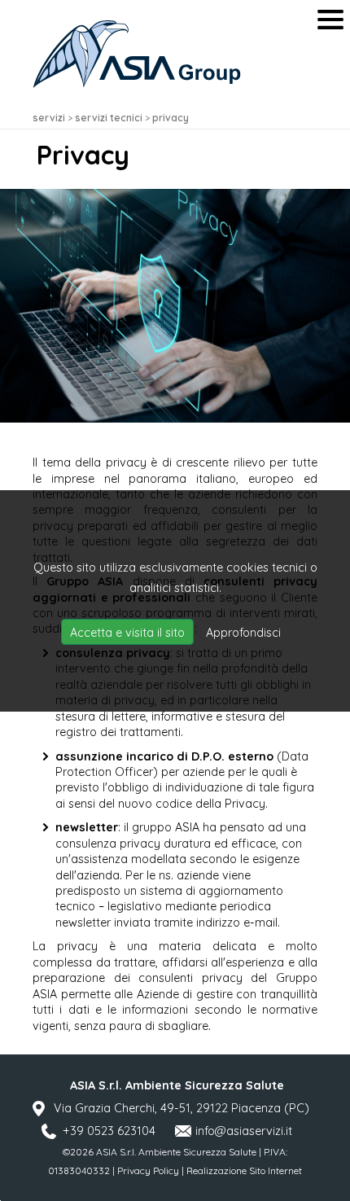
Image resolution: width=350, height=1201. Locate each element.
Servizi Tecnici (108, 118)
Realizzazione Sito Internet (244, 1170)
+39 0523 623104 (109, 1131)
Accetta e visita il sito (127, 632)
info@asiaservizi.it (243, 1131)
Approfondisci (243, 632)
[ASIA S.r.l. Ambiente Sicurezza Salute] (137, 53)
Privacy (170, 118)
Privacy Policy (148, 1170)
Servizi (49, 118)
